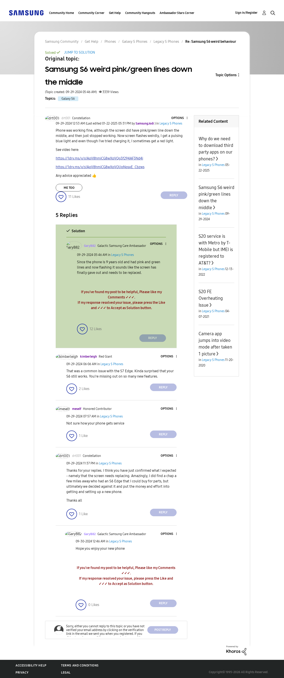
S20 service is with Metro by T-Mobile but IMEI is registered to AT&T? (216, 250)
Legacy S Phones (166, 41)
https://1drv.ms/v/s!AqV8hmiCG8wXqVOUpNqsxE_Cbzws (100, 167)
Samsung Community (62, 41)
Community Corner (91, 13)
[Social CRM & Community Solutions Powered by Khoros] (236, 650)
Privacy (22, 672)
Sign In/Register (246, 13)
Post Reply (162, 630)
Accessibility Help (31, 665)
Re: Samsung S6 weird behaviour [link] (210, 41)
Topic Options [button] (226, 75)
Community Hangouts (140, 13)
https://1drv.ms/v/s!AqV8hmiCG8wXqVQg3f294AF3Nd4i (99, 158)
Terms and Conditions (80, 665)
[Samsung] (26, 12)
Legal (66, 672)
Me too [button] (69, 188)
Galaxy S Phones (134, 41)
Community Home (61, 13)
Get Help (115, 13)
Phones (110, 41)
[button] (179, 118)
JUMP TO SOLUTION (79, 52)
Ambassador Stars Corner (177, 13)
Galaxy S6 (68, 99)
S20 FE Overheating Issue (211, 298)
